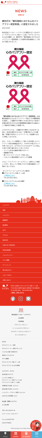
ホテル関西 (5, 358)
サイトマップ (7, 265)
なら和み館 (5, 405)
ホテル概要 (6, 260)
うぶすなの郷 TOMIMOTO (9, 352)
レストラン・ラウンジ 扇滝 (14, 392)
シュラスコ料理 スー (8, 378)
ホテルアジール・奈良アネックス (12, 348)
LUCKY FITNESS (6, 423)
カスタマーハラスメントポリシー (21, 331)
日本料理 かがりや (7, 374)
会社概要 (21, 318)
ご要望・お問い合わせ (17, 292)
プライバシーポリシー (21, 325)
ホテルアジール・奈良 (8, 345)
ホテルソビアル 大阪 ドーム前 (11, 362)
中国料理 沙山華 (10, 385)
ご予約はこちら (9, 175)
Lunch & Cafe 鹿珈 (10, 396)
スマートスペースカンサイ (10, 414)
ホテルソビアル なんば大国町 (11, 365)
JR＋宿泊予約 (26, 436)
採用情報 (21, 321)
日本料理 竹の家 (10, 389)
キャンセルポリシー (21, 335)
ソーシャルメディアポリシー (21, 328)
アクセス (5, 436)
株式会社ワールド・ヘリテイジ (21, 314)
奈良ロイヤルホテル (8, 355)
